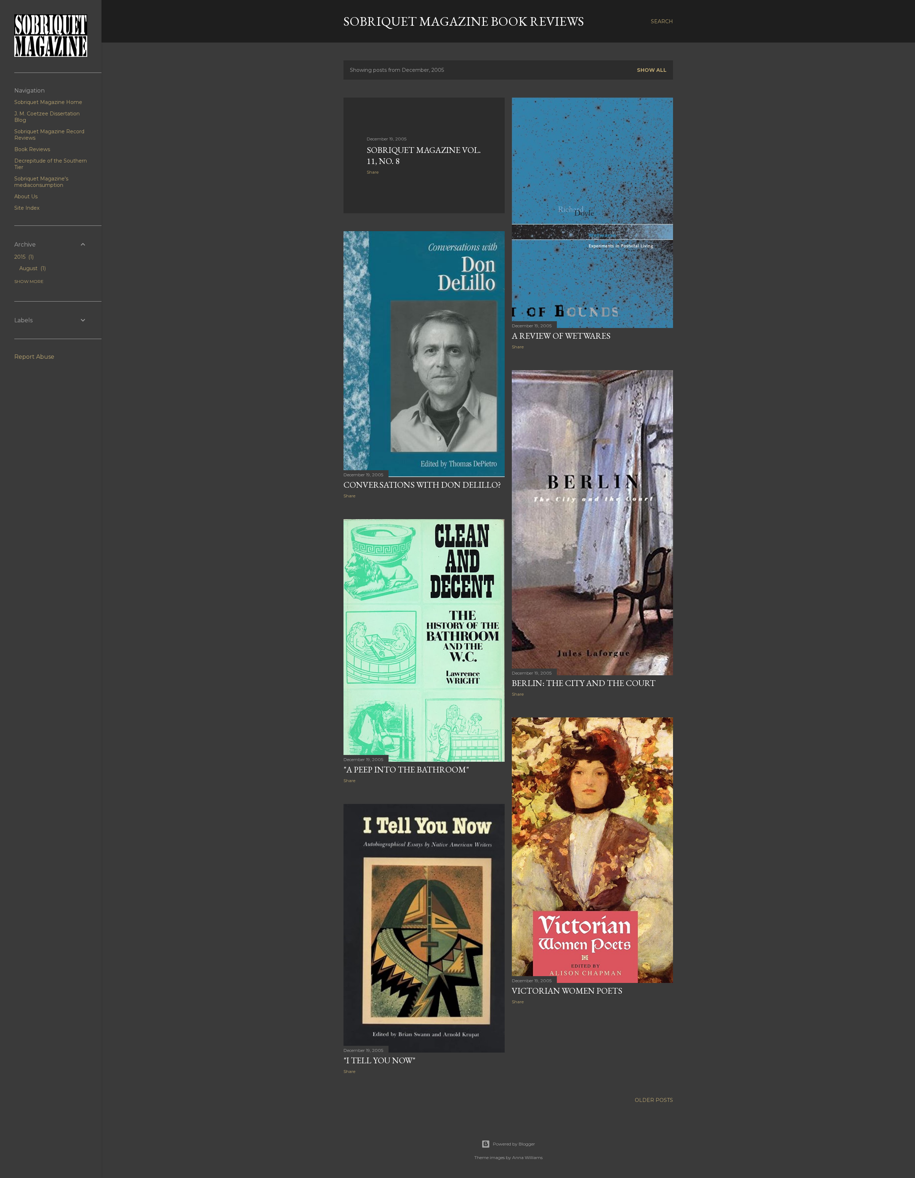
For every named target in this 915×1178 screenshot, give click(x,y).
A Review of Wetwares (561, 335)
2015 (23, 257)
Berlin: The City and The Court (584, 683)
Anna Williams (527, 1157)
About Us (26, 196)
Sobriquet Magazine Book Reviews (463, 21)
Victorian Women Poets (567, 990)
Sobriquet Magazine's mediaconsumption (41, 181)
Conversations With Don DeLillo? (422, 484)
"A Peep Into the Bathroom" (406, 769)
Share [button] (373, 172)
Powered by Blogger (514, 1144)
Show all (652, 70)
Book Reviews (32, 149)
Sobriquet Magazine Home (48, 102)
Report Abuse (34, 356)
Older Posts (654, 1100)
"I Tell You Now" (379, 1060)
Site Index (26, 208)
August (31, 268)
